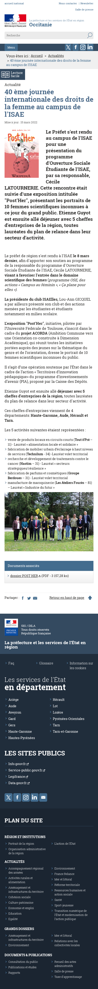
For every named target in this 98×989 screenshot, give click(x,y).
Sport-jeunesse (63, 905)
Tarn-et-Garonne (65, 731)
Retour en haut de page (66, 598)
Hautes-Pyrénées (21, 738)
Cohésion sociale (19, 897)
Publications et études (22, 967)
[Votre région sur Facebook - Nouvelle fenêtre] (75, 47)
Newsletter (86, 3)
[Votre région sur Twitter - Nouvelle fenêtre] (68, 47)
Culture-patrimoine (20, 902)
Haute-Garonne (20, 731)
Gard (11, 719)
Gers (11, 725)
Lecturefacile (17, 74)
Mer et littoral (63, 879)
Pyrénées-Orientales (68, 719)
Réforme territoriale (67, 885)
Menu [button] (11, 47)
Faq (11, 663)
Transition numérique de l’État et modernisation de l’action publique (71, 915)
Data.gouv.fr (17, 783)
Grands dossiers (19, 929)
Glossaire (46, 663)
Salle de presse (84, 9)
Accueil (37, 56)
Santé (58, 900)
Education (15, 913)
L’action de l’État (64, 843)
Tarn (56, 725)
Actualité (13, 84)
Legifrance (17, 776)
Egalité (13, 919)
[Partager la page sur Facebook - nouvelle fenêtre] (22, 598)
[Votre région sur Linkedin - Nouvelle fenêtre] (90, 47)
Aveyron (14, 712)
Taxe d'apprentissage (68, 977)
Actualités (56, 56)
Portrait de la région (21, 843)
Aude (12, 706)
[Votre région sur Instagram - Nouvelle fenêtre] (83, 47)
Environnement (64, 868)
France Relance (64, 874)
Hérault (58, 699)
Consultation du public (23, 962)
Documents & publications (28, 955)
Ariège (13, 699)
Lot (55, 706)
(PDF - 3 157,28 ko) (39, 576)
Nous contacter (68, 3)
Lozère (58, 712)
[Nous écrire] (43, 797)
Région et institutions (25, 837)
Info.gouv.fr (17, 764)
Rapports (14, 972)
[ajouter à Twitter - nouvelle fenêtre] (28, 598)
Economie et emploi (21, 908)
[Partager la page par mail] (35, 598)
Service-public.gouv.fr (25, 770)
